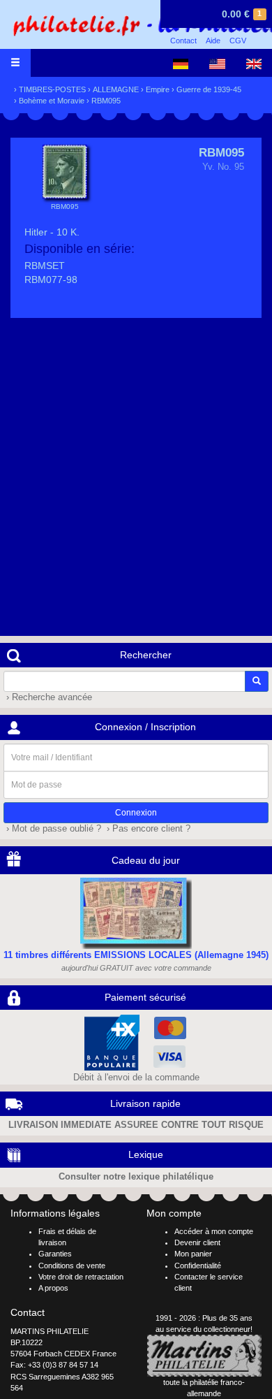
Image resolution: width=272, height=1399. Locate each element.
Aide (213, 40)
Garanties (55, 1253)
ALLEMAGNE (116, 89)
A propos (53, 1288)
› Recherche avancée (47, 697)
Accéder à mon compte (213, 1231)
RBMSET (44, 265)
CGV (237, 40)
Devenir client (197, 1242)
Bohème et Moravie (51, 100)
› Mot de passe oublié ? (52, 829)
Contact (183, 40)
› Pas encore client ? (147, 829)
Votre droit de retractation (80, 1277)
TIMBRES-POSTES (52, 89)
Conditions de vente (71, 1265)
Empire (157, 89)
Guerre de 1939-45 (208, 89)
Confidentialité (197, 1265)
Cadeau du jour (146, 860)
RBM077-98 (50, 279)
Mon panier (193, 1253)
